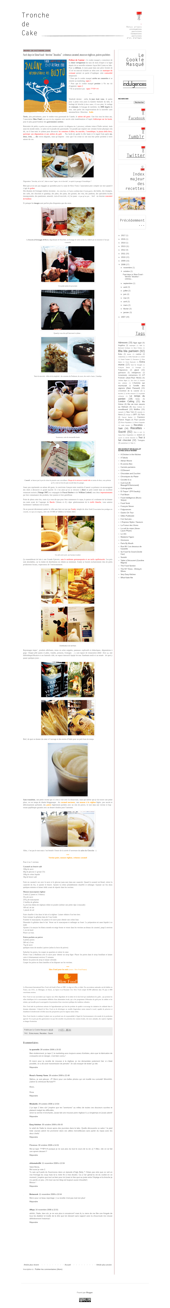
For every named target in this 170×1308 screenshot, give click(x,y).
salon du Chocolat (87, 851)
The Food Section (128, 566)
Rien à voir (138, 432)
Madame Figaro (127, 537)
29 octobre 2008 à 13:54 (49, 1104)
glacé (136, 370)
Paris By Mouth (127, 543)
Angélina (121, 345)
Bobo (120, 354)
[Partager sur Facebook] (67, 1030)
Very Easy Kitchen (128, 574)
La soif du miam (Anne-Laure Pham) (130, 529)
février (126, 309)
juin (125, 294)
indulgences (136, 373)
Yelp (131, 443)
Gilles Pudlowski (127, 516)
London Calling (126, 401)
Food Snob (125, 503)
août (125, 287)
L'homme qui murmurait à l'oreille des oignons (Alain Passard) (131, 385)
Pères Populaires (126, 422)
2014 (123, 243)
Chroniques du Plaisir (130, 476)
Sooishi (124, 557)
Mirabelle (33, 1104)
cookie (143, 357)
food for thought (136, 365)
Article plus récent (31, 1265)
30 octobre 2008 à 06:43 (52, 1124)
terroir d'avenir (130, 438)
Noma (120, 415)
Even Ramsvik (131, 362)
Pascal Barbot (127, 417)
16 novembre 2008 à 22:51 (46, 1210)
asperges (132, 345)
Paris (143, 415)
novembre (127, 267)
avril (125, 301)
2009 (123, 261)
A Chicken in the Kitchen (131, 454)
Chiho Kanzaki (133, 357)
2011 (123, 254)
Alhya (32, 1210)
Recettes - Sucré (46, 1033)
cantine (138, 354)
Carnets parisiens (128, 467)
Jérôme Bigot (122, 380)
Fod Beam (125, 494)
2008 (123, 264)
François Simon (124, 367)
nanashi (120, 412)
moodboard (123, 409)
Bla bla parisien (128, 351)
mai (125, 298)
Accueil (68, 1265)
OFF (135, 414)
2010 (123, 257)
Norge (128, 414)
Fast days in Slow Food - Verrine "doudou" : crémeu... (133, 276)
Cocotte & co (126, 480)
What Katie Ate (127, 577)
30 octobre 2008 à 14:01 (48, 1145)
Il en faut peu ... (127, 519)
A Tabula (124, 458)
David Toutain (125, 359)
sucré (120, 438)
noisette (139, 412)
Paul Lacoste (139, 420)
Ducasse (136, 359)
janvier (126, 312)
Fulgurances (123, 370)
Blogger (89, 1292)
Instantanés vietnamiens (128, 375)
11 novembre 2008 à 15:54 (50, 1194)
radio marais (125, 425)
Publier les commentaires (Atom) (48, 1269)
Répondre (33, 1067)
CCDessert (125, 470)
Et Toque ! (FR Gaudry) (130, 491)
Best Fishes (138, 348)
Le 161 (123, 534)
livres (138, 399)
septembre (128, 283)
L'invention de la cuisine (128, 391)
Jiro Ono (134, 380)
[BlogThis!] (62, 1030)
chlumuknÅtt (35, 1163)
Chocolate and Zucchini (130, 473)
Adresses (123, 342)
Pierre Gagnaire (140, 422)
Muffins (137, 409)
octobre (126, 271)
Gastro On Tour (127, 513)
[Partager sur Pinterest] (70, 1030)
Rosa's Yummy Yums (38, 1075)
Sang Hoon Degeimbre (125, 435)
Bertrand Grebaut (124, 348)
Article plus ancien (104, 1265)
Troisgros (141, 440)
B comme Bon (126, 464)
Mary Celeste (137, 407)
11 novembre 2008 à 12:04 (53, 1163)
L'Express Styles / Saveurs (132, 522)
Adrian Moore (126, 461)
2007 (123, 317)
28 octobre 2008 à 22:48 (59, 1075)
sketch (139, 435)
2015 (123, 239)
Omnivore (125, 540)
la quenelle (34, 1049)
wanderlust (124, 443)
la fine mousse (131, 393)
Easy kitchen (35, 1124)
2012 (123, 250)
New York (130, 412)
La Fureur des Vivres (129, 525)
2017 (123, 235)
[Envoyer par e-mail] (59, 1030)
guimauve (122, 373)
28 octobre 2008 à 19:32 (50, 1049)
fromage (138, 367)
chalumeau (121, 357)
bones (129, 354)
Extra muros (34, 1033)
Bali (141, 345)
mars (125, 305)
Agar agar (137, 343)
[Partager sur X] (64, 1030)
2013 (123, 246)
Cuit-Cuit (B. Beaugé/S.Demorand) (130, 484)
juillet (125, 291)
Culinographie (126, 488)
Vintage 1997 (43, 492)
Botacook (33, 1194)
